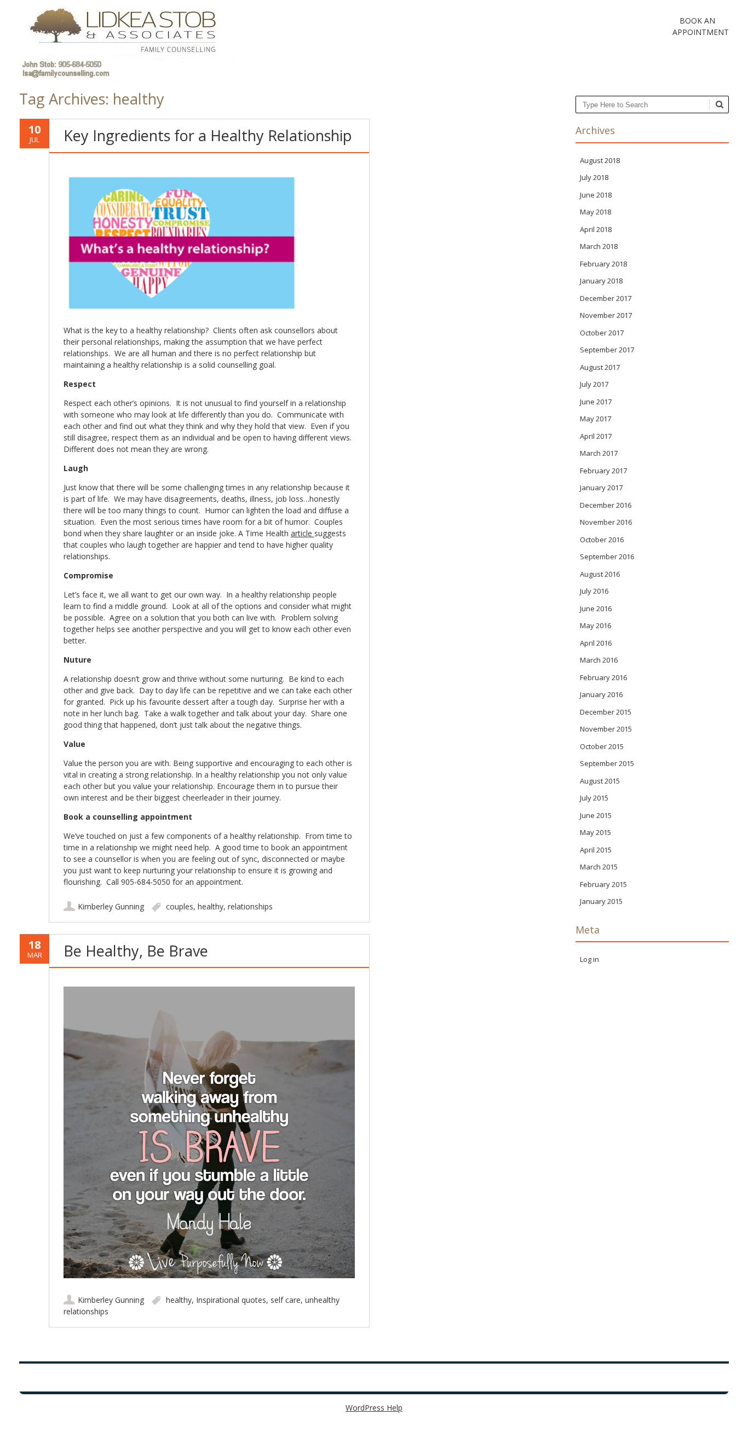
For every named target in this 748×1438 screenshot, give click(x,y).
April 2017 (596, 436)
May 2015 (595, 832)
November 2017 (606, 315)
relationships (250, 906)
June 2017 (596, 402)
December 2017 (605, 298)
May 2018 (595, 212)
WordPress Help (374, 1407)
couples (179, 906)
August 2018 (600, 160)
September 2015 (607, 763)
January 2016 (601, 694)
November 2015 (606, 729)
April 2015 (596, 850)
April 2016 (596, 643)
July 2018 (594, 177)
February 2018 (603, 264)
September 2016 (607, 556)
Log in (589, 959)
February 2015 (603, 884)
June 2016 (596, 608)
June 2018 (596, 195)
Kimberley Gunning (111, 906)
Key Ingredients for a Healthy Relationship (208, 135)
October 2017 (602, 333)
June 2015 (596, 815)
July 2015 (594, 798)
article (302, 533)
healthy (210, 906)
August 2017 (600, 367)
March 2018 (599, 246)
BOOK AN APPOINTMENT (697, 26)
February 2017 (603, 471)
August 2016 (600, 574)
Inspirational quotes (231, 1300)
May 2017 (595, 419)
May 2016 (595, 625)
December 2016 (605, 505)
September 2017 (607, 350)
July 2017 (594, 384)
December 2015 (605, 712)
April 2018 (596, 229)
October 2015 (602, 746)
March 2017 (599, 453)
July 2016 (594, 591)
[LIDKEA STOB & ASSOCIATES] (127, 84)
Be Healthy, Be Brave (136, 951)
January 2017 (601, 487)
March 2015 (599, 867)
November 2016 (606, 522)
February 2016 (603, 677)
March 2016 (599, 660)
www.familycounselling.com (239, 1376)
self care (286, 1300)
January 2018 (601, 281)
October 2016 (602, 539)
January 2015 (601, 901)
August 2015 (600, 781)
